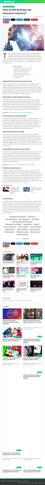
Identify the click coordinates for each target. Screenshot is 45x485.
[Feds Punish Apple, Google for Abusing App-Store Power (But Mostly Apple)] (9, 270)
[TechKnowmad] (8, 1)
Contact (26, 482)
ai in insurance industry (11, 219)
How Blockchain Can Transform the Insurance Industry (20, 112)
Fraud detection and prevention (21, 71)
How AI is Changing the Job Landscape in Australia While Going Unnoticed (36, 262)
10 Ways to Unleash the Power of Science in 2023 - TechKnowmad (18, 300)
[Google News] (25, 238)
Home (19, 482)
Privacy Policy (31, 482)
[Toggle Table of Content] (29, 67)
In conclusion (17, 77)
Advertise (36, 482)
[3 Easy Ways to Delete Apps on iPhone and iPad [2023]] (9, 257)
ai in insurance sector (24, 219)
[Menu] (1, 2)
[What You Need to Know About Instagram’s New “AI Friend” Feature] (36, 270)
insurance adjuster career (10, 226)
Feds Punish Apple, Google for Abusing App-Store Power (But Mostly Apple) (9, 276)
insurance (37, 224)
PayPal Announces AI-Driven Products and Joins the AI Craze (36, 189)
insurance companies (36, 226)
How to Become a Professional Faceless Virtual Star (22, 262)
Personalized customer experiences (22, 74)
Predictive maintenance (19, 76)
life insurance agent (34, 229)
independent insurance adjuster (13, 224)
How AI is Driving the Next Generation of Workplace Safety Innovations (11, 322)
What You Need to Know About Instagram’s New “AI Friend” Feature (35, 276)
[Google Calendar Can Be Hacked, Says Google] (22, 270)
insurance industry (10, 229)
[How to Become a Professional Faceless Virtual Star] (22, 257)
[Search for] (43, 2)
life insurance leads (9, 232)
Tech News (12, 6)
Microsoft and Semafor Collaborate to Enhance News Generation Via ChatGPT (32, 376)
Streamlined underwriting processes (22, 70)
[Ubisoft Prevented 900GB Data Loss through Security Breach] (9, 284)
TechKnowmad (6, 16)
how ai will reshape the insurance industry (22, 221)
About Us (22, 482)
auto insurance (35, 219)
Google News (41, 482)
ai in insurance (32, 216)
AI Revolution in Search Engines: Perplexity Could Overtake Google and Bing (32, 341)
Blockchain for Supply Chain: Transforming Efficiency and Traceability (36, 289)
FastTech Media (26, 480)
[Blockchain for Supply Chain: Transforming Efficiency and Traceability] (36, 284)
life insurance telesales (22, 234)
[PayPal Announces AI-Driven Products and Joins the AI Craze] (26, 189)
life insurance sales (35, 232)
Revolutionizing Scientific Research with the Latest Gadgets (21, 289)
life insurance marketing (22, 232)
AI (3, 6)
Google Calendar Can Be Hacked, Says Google (21, 276)
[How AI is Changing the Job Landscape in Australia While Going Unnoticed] (36, 257)
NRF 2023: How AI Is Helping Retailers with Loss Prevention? (21, 164)
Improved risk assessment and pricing (22, 68)
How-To (7, 6)
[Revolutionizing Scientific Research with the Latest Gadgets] (22, 284)
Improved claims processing (20, 73)
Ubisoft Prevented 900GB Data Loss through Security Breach (8, 289)
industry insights (28, 224)
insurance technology (22, 229)
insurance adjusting (23, 226)
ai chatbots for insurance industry (18, 216)
